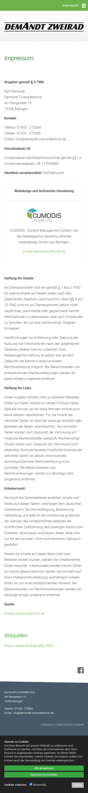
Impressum (48, 724)
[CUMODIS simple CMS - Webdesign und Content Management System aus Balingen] (44, 221)
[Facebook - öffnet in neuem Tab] (80, 672)
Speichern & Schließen (44, 774)
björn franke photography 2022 (30, 646)
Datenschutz (64, 724)
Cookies (79, 724)
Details (77, 785)
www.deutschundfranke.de (45, 251)
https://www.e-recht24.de (25, 613)
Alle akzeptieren (44, 768)
